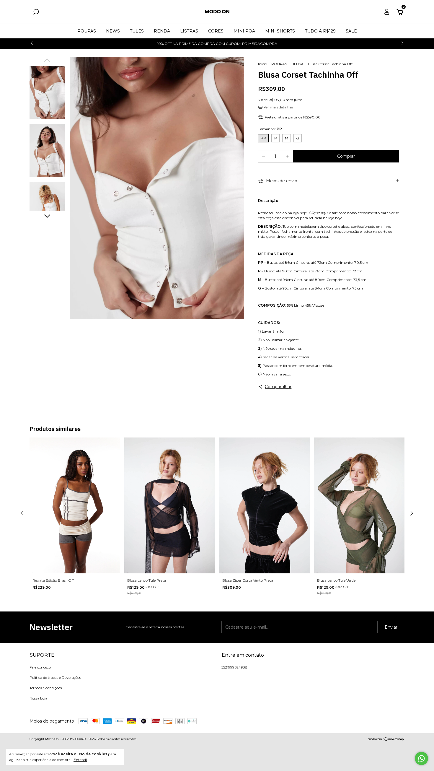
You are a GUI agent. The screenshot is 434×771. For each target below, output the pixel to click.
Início (262, 64)
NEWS (113, 31)
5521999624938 (234, 667)
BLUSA (297, 64)
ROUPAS (86, 31)
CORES (215, 31)
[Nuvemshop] (386, 739)
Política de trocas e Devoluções (55, 677)
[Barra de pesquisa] (36, 12)
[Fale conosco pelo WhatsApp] (421, 758)
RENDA (162, 31)
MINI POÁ (244, 31)
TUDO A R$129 (320, 31)
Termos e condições (46, 688)
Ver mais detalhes (278, 107)
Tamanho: (270, 129)
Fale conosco (40, 667)
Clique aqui (318, 213)
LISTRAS (189, 31)
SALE (351, 31)
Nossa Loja (38, 698)
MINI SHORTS (280, 31)
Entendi (80, 759)
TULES (137, 31)
